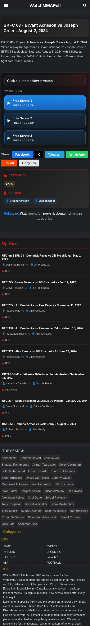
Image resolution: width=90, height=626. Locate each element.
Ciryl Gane (35, 497)
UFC (7, 271)
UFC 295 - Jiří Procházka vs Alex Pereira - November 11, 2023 (41, 305)
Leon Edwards (37, 471)
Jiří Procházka (64, 484)
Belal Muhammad (13, 471)
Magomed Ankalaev (15, 484)
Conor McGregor (13, 517)
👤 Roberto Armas (12, 429)
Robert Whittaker (36, 504)
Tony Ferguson (12, 504)
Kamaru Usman (31, 510)
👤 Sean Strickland (13, 406)
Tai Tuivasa (74, 490)
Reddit (9, 163)
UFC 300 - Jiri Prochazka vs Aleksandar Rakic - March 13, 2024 (42, 328)
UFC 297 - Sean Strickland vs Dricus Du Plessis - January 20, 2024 (44, 400)
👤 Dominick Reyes (13, 264)
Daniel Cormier (70, 517)
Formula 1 (52, 557)
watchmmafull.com (64, 606)
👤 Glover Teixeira (12, 287)
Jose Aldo (8, 523)
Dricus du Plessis (37, 477)
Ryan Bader (9, 490)
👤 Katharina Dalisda (14, 383)
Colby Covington (70, 464)
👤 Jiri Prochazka (40, 264)
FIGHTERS (10, 557)
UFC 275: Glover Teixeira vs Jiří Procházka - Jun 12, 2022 (39, 282)
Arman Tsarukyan (44, 464)
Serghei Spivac (31, 490)
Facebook (22, 154)
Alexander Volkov (13, 497)
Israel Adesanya (55, 510)
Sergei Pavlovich (56, 497)
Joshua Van (52, 458)
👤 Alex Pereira (11, 310)
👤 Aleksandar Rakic (14, 333)
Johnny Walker (62, 477)
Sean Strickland (12, 477)
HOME (7, 546)
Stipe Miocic (10, 510)
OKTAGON (11, 389)
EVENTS (52, 546)
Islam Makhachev (62, 504)
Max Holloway (78, 510)
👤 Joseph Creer (45, 200)
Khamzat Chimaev (63, 471)
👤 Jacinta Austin (42, 383)
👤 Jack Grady (37, 429)
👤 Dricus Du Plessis (42, 406)
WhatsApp (77, 154)
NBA (5, 562)
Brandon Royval (30, 458)
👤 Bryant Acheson (17, 200)
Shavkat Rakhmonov (15, 464)
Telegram (54, 154)
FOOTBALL (53, 562)
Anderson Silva (28, 523)
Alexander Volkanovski (42, 517)
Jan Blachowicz (41, 484)
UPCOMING (53, 551)
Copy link (29, 163)
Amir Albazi (9, 458)
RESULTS (9, 551)
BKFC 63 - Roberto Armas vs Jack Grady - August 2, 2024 (39, 424)
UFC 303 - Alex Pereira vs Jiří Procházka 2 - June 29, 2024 (39, 351)
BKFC (9, 183)
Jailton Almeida (54, 490)
